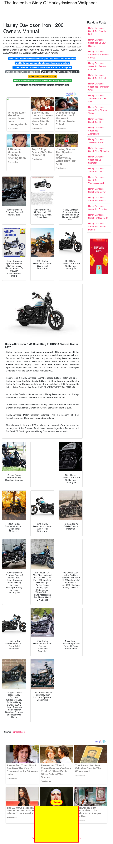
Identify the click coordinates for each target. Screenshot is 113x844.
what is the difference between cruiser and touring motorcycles (42, 80)
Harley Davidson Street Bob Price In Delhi (97, 31)
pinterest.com (19, 731)
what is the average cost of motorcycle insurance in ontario (42, 63)
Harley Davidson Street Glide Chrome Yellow (97, 110)
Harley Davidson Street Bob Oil (96, 120)
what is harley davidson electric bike (22, 71)
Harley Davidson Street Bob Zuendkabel (96, 130)
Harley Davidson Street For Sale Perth (98, 216)
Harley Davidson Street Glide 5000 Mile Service (98, 54)
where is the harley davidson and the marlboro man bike (42, 85)
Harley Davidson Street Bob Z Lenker (97, 208)
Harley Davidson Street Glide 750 (96, 141)
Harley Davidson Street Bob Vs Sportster (96, 159)
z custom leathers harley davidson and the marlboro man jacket (42, 67)
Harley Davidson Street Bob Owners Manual (97, 226)
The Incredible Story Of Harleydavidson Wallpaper (50, 2)
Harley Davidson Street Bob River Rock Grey (98, 86)
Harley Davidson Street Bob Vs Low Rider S (96, 42)
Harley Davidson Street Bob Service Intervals (97, 66)
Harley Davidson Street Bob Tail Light (97, 76)
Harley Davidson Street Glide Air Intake (98, 149)
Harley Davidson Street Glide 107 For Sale (97, 98)
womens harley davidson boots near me (60, 71)
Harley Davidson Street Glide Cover (96, 190)
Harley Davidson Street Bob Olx (96, 170)
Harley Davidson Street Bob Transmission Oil (96, 180)
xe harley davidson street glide (42, 76)
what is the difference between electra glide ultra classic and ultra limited (42, 58)
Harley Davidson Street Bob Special (96, 199)
